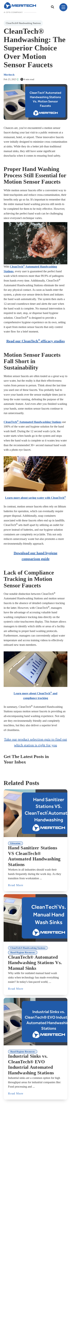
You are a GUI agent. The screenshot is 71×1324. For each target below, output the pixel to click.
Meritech (9, 74)
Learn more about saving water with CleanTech (35, 497)
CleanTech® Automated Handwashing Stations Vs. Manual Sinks (35, 963)
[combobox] (53, 7)
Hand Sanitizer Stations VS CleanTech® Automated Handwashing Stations (34, 856)
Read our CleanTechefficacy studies (35, 341)
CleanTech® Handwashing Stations (23, 23)
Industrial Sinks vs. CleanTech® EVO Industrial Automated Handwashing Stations (31, 1064)
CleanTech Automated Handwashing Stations (32, 422)
